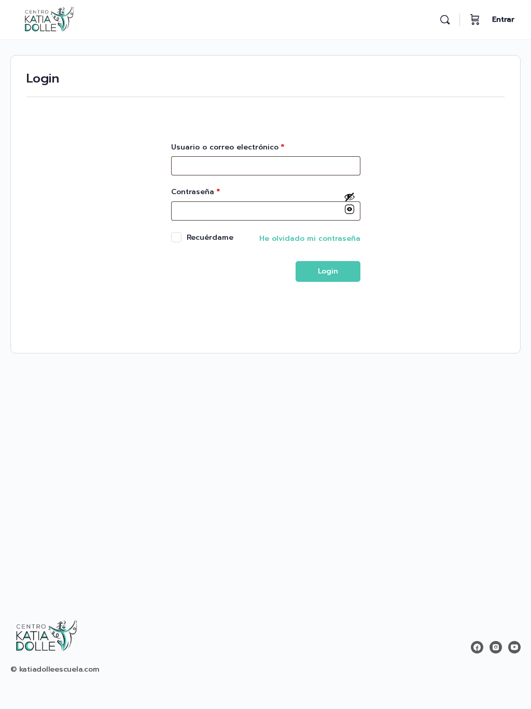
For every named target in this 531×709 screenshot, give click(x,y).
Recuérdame (210, 237)
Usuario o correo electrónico (227, 147)
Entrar (503, 19)
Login (328, 271)
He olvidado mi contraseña (309, 238)
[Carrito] (475, 19)
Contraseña (195, 192)
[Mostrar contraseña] (349, 204)
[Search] (445, 19)
